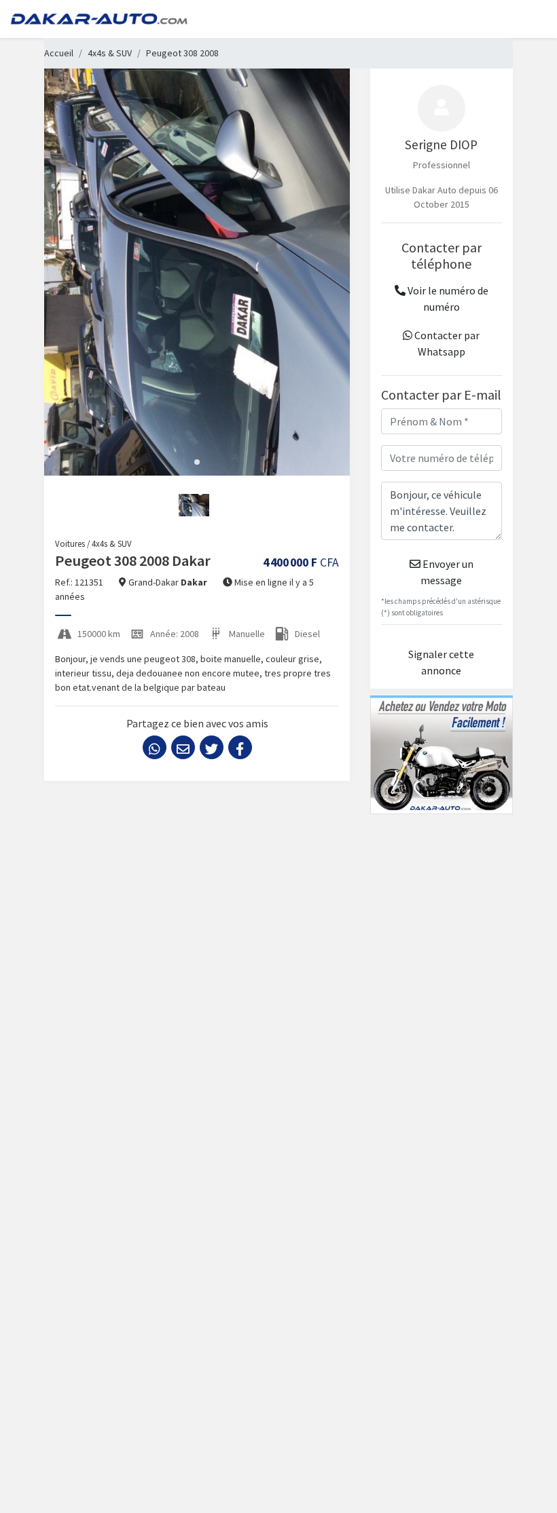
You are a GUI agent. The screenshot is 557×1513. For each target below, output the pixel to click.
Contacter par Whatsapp (446, 343)
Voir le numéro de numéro (447, 298)
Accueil (58, 53)
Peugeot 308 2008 (182, 53)
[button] (197, 462)
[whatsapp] (154, 747)
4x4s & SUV (110, 53)
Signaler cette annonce (441, 662)
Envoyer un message (446, 572)
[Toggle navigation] (527, 19)
